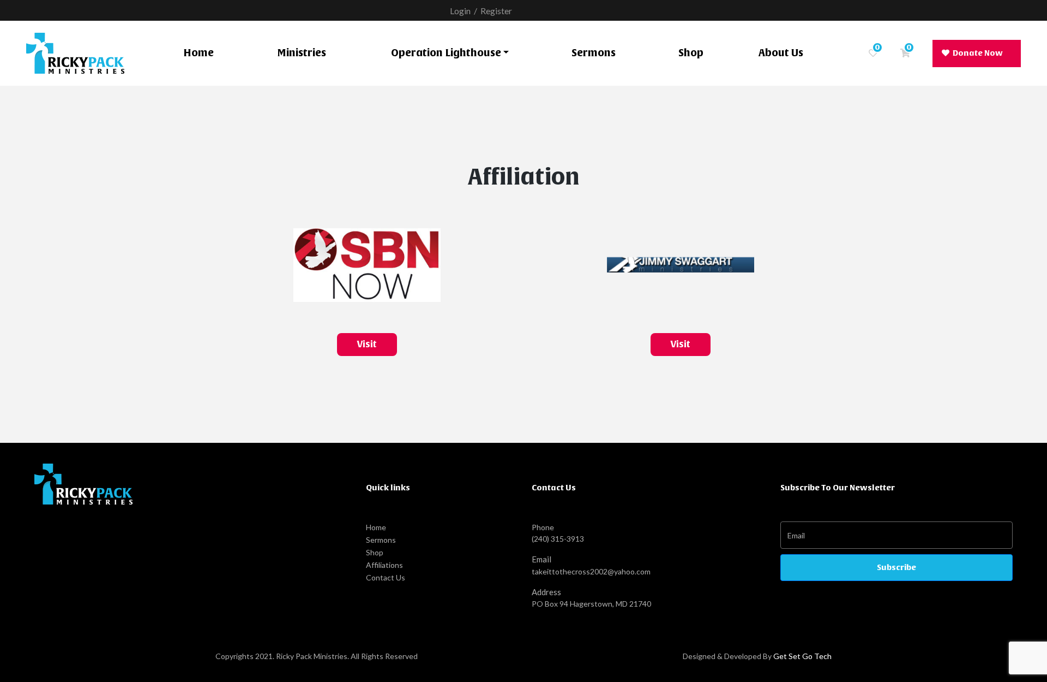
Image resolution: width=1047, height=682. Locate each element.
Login (460, 10)
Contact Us (385, 577)
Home (198, 53)
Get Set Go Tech (802, 656)
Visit (367, 344)
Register (496, 10)
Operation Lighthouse (446, 53)
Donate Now (978, 53)
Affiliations (384, 565)
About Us (781, 53)
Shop (690, 53)
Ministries (301, 53)
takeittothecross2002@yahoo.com (591, 571)
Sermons (593, 53)
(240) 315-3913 (558, 538)
